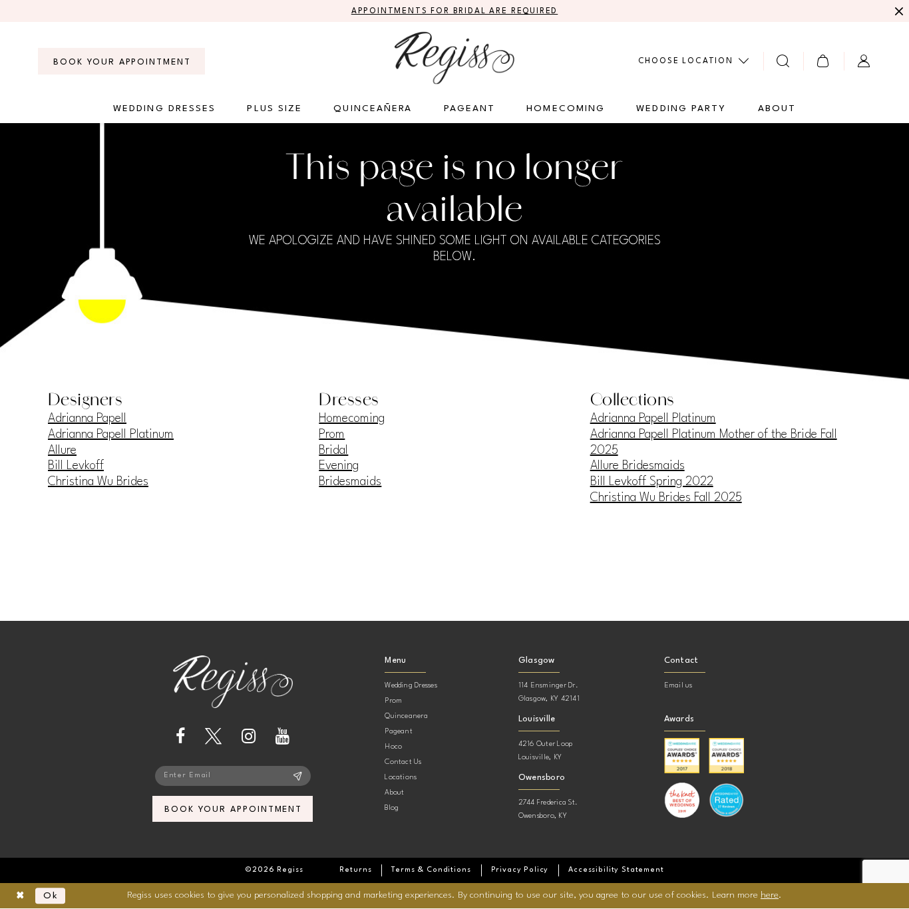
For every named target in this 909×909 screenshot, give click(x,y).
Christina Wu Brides (98, 482)
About (394, 793)
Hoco (393, 747)
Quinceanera (406, 716)
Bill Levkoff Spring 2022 (651, 482)
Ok (51, 895)
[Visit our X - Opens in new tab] (213, 736)
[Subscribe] (298, 776)
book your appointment (233, 809)
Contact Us (403, 762)
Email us (678, 685)
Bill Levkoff (76, 466)
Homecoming (352, 419)
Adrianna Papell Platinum (111, 435)
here (770, 895)
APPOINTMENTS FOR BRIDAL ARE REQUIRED (454, 11)
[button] (823, 61)
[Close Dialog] (20, 896)
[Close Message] (897, 11)
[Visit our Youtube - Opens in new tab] (282, 736)
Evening (339, 466)
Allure (62, 450)
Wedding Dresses (411, 685)
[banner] (454, 57)
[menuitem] (121, 61)
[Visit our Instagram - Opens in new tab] (249, 736)
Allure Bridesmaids (637, 466)
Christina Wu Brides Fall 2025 (666, 498)
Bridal (333, 450)
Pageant (399, 731)
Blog (392, 808)
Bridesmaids (350, 482)
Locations (401, 777)
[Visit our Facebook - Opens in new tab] (180, 736)
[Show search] (783, 61)
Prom (332, 435)
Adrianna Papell (87, 419)
